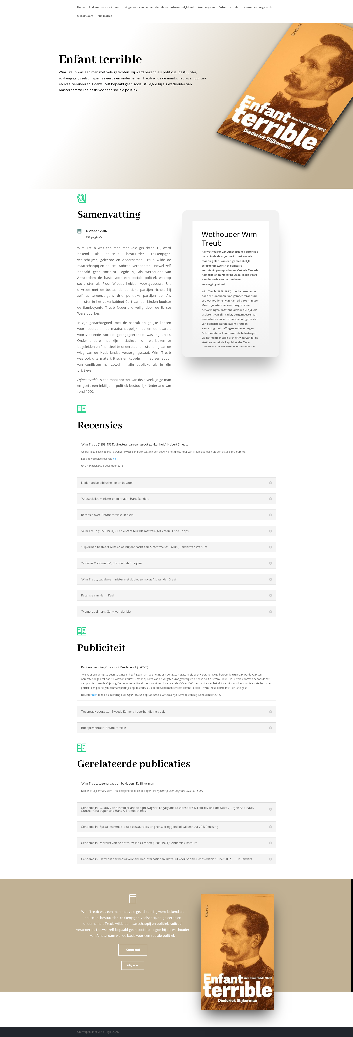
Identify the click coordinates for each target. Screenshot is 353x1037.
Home (81, 7)
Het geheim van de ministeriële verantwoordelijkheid (158, 7)
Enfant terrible (228, 7)
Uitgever (132, 965)
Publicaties (104, 16)
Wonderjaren (206, 7)
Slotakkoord (85, 16)
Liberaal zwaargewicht (258, 7)
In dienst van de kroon (104, 7)
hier (115, 458)
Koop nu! (133, 950)
